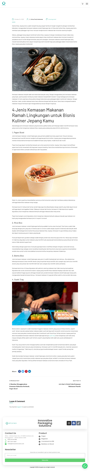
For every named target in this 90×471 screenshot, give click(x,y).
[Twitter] (22, 371)
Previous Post (15, 380)
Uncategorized (52, 19)
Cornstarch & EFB (47, 441)
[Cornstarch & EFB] (39, 441)
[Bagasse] (39, 439)
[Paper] (39, 436)
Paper (43, 436)
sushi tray (52, 335)
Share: (14, 371)
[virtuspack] (3, 3)
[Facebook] (19, 371)
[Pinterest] (26, 371)
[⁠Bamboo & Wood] (39, 444)
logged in (19, 407)
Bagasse (44, 439)
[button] (85, 466)
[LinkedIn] (29, 371)
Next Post (76, 380)
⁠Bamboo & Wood (47, 444)
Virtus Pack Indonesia (37, 19)
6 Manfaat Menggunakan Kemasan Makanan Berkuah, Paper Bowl (19, 386)
